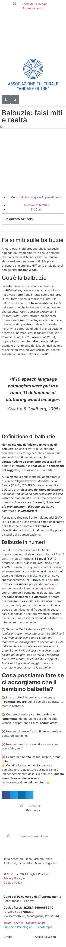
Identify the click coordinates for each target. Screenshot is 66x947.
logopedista (47, 588)
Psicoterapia (44, 927)
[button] (33, 106)
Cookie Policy (13, 882)
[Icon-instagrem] (15, 99)
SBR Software (23, 937)
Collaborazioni (35, 923)
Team (7, 923)
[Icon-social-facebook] (6, 99)
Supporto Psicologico (18, 927)
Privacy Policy (13, 878)
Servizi (18, 923)
